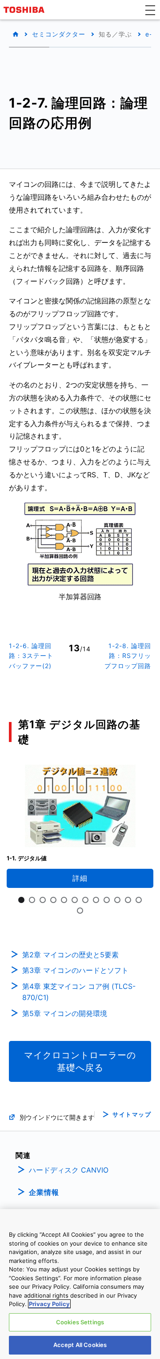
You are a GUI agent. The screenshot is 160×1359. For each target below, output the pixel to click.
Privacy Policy (49, 1303)
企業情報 (44, 1192)
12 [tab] (139, 900)
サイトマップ (131, 1114)
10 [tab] (117, 900)
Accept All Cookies (80, 1344)
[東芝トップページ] (25, 10)
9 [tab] (107, 900)
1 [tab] (21, 900)
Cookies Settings (80, 1322)
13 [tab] (80, 910)
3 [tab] (43, 900)
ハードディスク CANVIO (68, 1169)
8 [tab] (96, 900)
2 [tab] (32, 900)
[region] (80, 1284)
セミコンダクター (58, 34)
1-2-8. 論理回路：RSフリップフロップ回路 (127, 655)
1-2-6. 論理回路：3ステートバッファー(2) (31, 655)
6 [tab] (75, 900)
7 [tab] (85, 900)
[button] (150, 10)
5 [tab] (64, 900)
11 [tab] (128, 900)
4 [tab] (53, 900)
